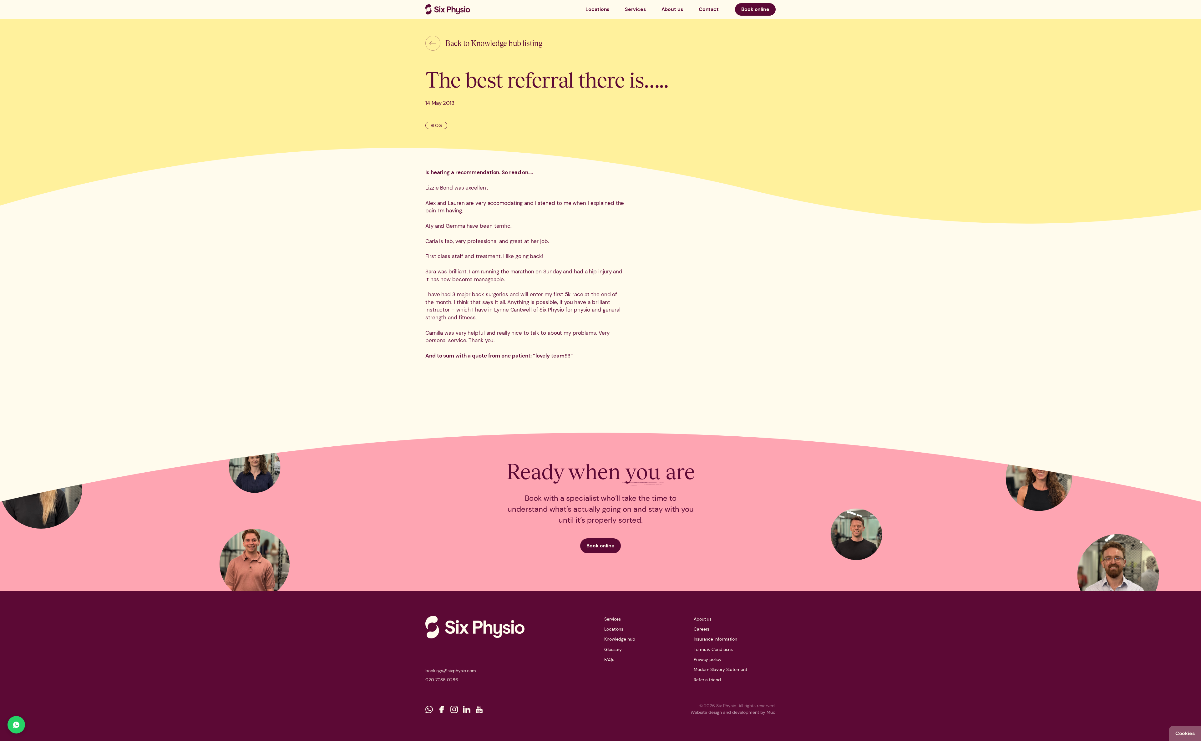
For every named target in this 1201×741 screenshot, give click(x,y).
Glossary (613, 649)
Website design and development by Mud (733, 712)
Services (635, 9)
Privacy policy (708, 659)
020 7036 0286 (441, 680)
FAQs (609, 659)
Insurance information (715, 639)
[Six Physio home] (447, 9)
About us (672, 9)
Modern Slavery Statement (720, 669)
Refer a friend (707, 680)
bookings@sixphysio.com (450, 670)
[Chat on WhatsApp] (16, 724)
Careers (701, 629)
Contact (709, 9)
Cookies (1185, 733)
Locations (597, 9)
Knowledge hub (619, 639)
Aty (429, 225)
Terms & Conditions (713, 649)
